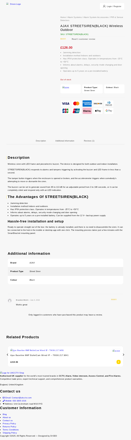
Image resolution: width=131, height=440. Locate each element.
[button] (112, 6)
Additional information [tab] (64, 141)
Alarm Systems (75, 17)
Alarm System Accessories (96, 17)
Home (63, 17)
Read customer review (83, 39)
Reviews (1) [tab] (89, 141)
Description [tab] (41, 141)
